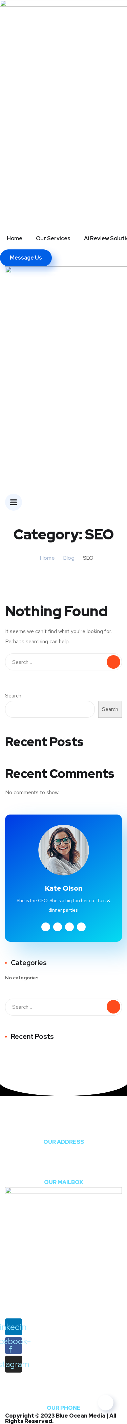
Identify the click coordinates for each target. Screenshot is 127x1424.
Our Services (53, 238)
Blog (69, 557)
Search (13, 695)
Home (14, 238)
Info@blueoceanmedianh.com (64, 1170)
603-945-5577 (63, 1395)
